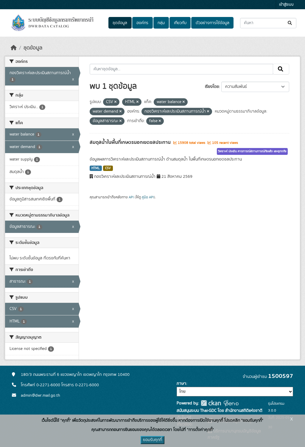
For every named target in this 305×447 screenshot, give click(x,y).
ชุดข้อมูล (120, 23)
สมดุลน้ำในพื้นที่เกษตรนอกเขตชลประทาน (131, 142)
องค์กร (142, 23)
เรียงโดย (212, 87)
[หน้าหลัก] (14, 48)
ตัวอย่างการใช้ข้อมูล (212, 23)
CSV (108, 168)
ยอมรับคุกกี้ (152, 440)
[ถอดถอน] (115, 102)
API (131, 197)
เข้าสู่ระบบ (286, 4)
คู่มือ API (148, 197)
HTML (95, 168)
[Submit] (290, 23)
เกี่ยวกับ (180, 23)
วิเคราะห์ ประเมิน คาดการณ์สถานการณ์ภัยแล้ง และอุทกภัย (252, 151)
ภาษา (181, 384)
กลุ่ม (161, 23)
